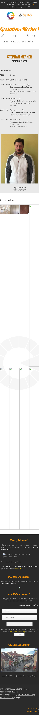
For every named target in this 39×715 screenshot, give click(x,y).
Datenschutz (32, 711)
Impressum (33, 708)
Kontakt (18, 568)
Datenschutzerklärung (17, 632)
